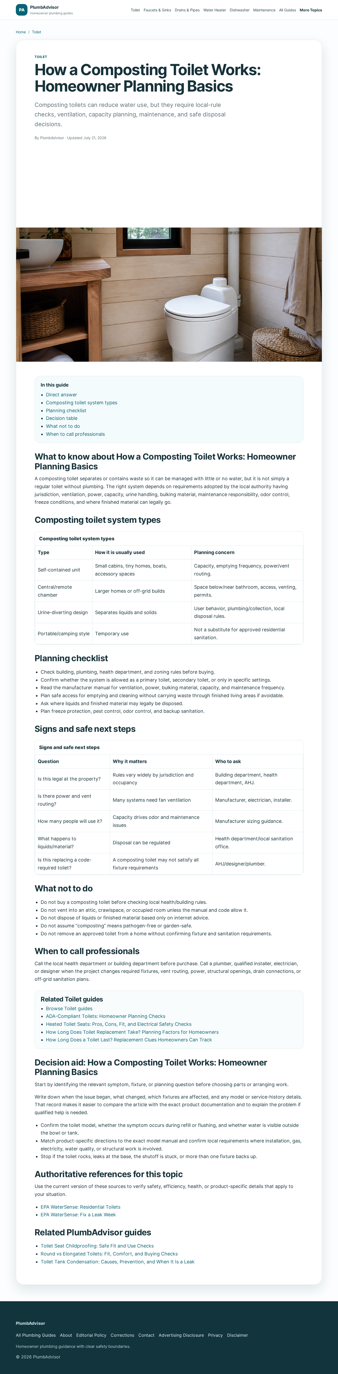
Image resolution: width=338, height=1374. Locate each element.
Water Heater (214, 10)
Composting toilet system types (81, 402)
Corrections (122, 1335)
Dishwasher (240, 10)
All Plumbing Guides (36, 1335)
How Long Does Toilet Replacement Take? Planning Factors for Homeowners (132, 1032)
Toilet (135, 10)
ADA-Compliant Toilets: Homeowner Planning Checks (105, 1016)
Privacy (215, 1335)
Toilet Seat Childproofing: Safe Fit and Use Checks (97, 1246)
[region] (169, 588)
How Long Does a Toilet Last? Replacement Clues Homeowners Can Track (129, 1039)
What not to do (63, 426)
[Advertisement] (169, 180)
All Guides (287, 10)
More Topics (311, 10)
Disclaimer (237, 1335)
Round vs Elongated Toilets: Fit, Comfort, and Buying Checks (109, 1254)
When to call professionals (75, 434)
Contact (146, 1335)
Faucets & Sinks (157, 10)
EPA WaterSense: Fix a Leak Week (78, 1214)
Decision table (61, 418)
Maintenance (264, 10)
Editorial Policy (91, 1335)
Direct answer (61, 394)
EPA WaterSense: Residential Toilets (80, 1207)
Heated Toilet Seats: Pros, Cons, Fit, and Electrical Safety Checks (118, 1024)
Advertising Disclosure (181, 1335)
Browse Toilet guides (69, 1008)
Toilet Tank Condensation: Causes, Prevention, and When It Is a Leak (118, 1261)
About (66, 1335)
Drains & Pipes (187, 10)
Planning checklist (66, 410)
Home (21, 32)
